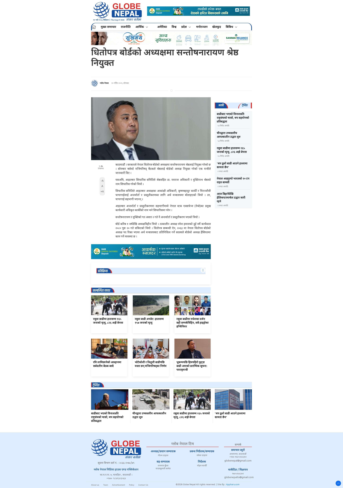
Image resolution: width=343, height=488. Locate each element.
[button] (338, 483)
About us (95, 485)
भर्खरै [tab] (221, 105)
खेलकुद (216, 27)
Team (105, 485)
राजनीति (126, 27)
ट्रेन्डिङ (96, 385)
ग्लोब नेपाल (104, 83)
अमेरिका (162, 27)
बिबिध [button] (229, 27)
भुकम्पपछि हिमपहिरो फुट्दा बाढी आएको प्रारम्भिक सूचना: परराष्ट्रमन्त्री (191, 366)
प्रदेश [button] (184, 27)
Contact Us (143, 485)
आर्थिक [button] (139, 27)
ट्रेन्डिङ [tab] (245, 105)
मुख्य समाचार (108, 27)
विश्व (174, 27)
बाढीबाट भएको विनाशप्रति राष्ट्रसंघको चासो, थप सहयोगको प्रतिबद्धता (233, 118)
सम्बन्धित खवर (101, 290)
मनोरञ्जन (202, 27)
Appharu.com (232, 484)
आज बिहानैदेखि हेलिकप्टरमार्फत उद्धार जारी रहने (231, 197)
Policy (131, 485)
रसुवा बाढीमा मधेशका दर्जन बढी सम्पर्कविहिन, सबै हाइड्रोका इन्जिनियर (192, 322)
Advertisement (118, 485)
